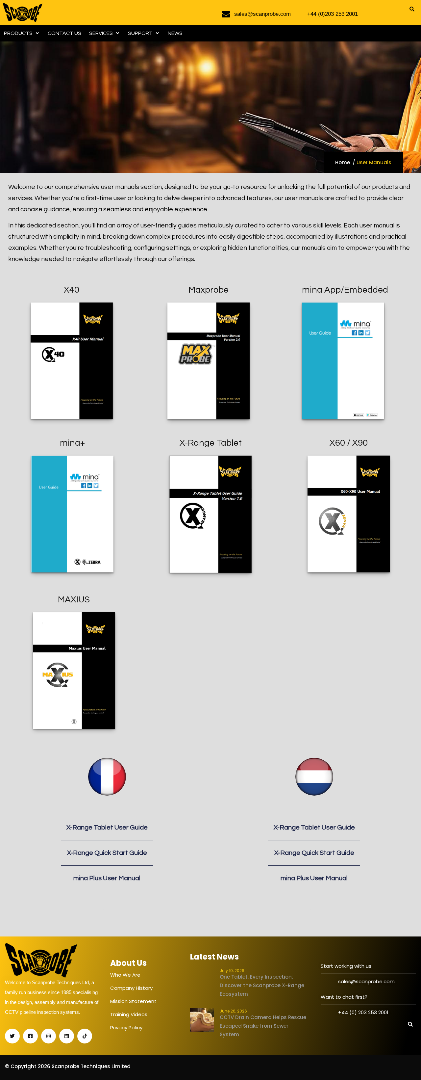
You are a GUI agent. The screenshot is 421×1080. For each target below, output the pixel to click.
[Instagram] (48, 1036)
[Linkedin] (66, 1036)
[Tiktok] (84, 1036)
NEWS (175, 33)
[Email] (107, 911)
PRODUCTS (18, 33)
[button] (22, 33)
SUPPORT (140, 33)
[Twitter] (12, 1036)
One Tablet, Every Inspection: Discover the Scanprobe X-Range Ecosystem (262, 985)
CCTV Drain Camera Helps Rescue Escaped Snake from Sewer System (263, 1026)
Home (342, 162)
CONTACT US (64, 33)
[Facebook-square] (30, 1036)
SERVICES (101, 33)
